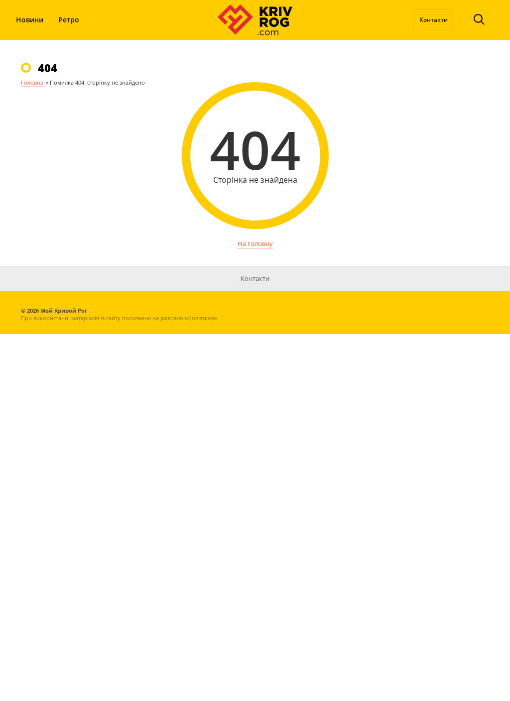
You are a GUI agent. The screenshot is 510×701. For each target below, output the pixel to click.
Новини (29, 19)
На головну (255, 243)
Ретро (68, 19)
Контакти (433, 19)
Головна (32, 82)
